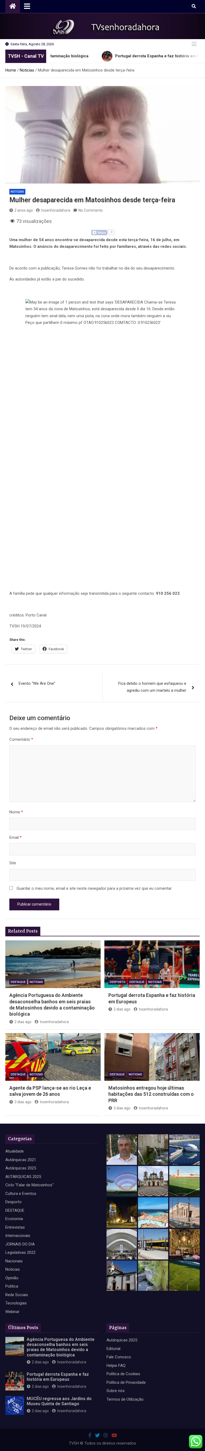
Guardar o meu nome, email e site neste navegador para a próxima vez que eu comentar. (94, 888)
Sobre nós (116, 1390)
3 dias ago (22, 1102)
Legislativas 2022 (20, 1252)
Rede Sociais (16, 1294)
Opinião (11, 1278)
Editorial (113, 1348)
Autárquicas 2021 (20, 1159)
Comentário (21, 739)
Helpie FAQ (116, 1365)
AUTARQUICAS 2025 (23, 1176)
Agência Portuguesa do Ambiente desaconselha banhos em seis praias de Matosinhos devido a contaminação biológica (60, 1347)
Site (12, 863)
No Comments (90, 210)
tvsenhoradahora (55, 210)
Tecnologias (16, 1303)
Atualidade (14, 1151)
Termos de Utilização (125, 1399)
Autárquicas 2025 (20, 1168)
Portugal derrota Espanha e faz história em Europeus (58, 1377)
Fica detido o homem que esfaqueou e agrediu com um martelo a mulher (152, 687)
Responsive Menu (194, 44)
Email (15, 837)
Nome (16, 812)
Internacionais (17, 1235)
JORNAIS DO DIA (20, 1244)
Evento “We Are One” (37, 683)
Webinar (12, 1311)
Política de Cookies (123, 1373)
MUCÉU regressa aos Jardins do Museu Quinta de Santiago (59, 1401)
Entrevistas (15, 1227)
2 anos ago (23, 210)
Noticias (17, 191)
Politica (11, 1286)
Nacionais (14, 1261)
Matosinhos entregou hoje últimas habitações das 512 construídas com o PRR (151, 1094)
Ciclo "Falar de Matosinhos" (29, 1185)
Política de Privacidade (126, 1382)
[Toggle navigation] (27, 6)
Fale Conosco (119, 1357)
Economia (14, 1218)
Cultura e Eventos (20, 1193)
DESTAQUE (18, 982)
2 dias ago (22, 1022)
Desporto (117, 982)
